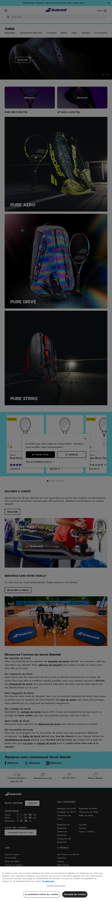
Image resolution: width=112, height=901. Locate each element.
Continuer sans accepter (56, 886)
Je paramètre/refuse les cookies (41, 894)
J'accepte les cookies (75, 894)
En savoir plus (48, 881)
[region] (56, 883)
